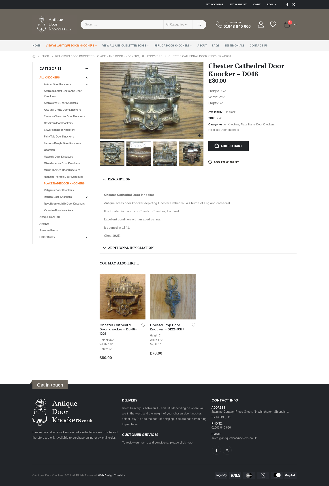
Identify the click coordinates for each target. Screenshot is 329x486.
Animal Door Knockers (57, 84)
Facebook (216, 450)
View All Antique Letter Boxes (124, 45)
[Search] (199, 24)
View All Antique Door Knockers (70, 45)
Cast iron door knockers (58, 123)
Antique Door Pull (49, 217)
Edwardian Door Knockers (59, 129)
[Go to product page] (122, 296)
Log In (271, 4)
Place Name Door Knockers (257, 124)
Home (36, 45)
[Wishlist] (273, 24)
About (202, 45)
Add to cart (231, 146)
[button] (100, 100)
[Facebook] (287, 4)
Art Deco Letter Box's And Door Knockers (62, 93)
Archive (44, 223)
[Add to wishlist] (143, 325)
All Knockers (231, 124)
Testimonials (234, 45)
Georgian (49, 150)
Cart (257, 4)
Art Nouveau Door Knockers (61, 103)
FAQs (215, 45)
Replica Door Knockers (172, 45)
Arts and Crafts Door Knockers (62, 109)
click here (186, 442)
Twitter (227, 450)
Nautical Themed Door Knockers (63, 176)
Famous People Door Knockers (62, 143)
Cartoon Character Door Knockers (64, 116)
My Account (214, 4)
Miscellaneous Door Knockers (62, 163)
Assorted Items (48, 230)
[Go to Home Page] (33, 56)
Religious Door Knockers (223, 129)
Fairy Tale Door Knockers (59, 136)
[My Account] (260, 24)
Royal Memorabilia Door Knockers (64, 203)
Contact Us (259, 45)
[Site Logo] (54, 24)
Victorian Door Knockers (58, 210)
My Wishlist (238, 4)
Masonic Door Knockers (58, 156)
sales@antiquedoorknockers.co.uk (234, 438)
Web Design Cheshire (111, 475)
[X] (294, 4)
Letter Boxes (47, 237)
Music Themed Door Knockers (62, 170)
